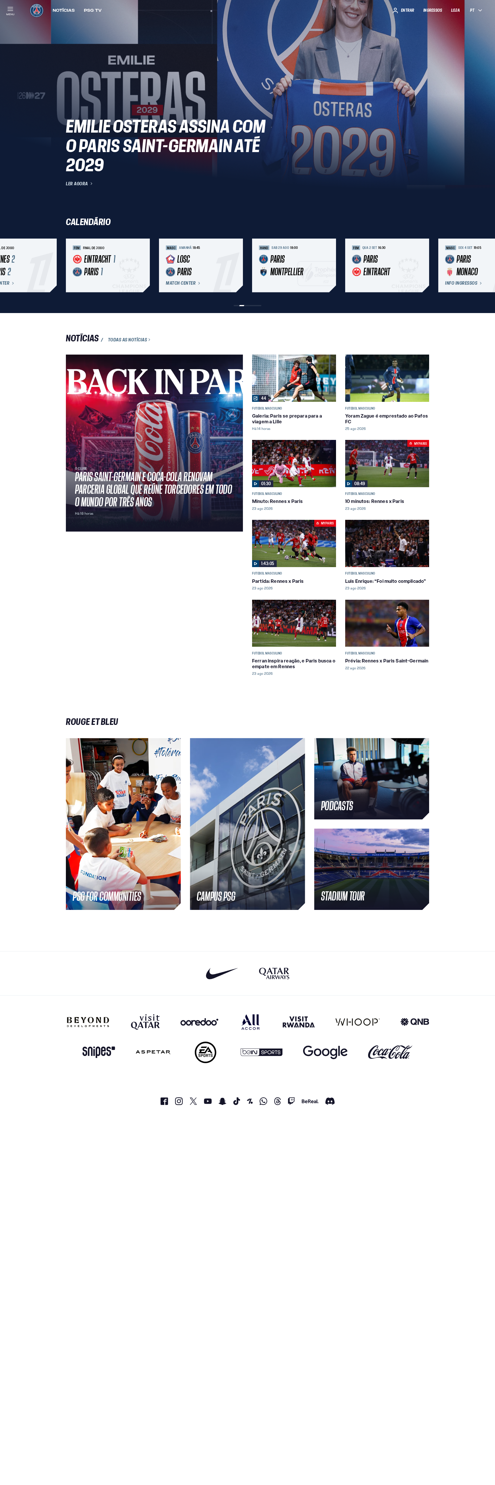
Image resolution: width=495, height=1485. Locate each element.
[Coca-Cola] (390, 1052)
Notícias (64, 10)
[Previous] (73, 265)
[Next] (422, 265)
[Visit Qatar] (145, 1022)
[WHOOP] (357, 1022)
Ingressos (432, 10)
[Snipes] (98, 1052)
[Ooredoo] (199, 1022)
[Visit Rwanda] (299, 1022)
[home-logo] (37, 10)
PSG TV (93, 10)
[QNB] (414, 1022)
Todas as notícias (127, 339)
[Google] (325, 1052)
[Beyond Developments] (88, 1022)
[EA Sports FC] (205, 1052)
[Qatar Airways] (274, 973)
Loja (455, 10)
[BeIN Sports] (261, 1052)
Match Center (181, 283)
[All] (250, 1022)
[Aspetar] (153, 1052)
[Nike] (222, 973)
